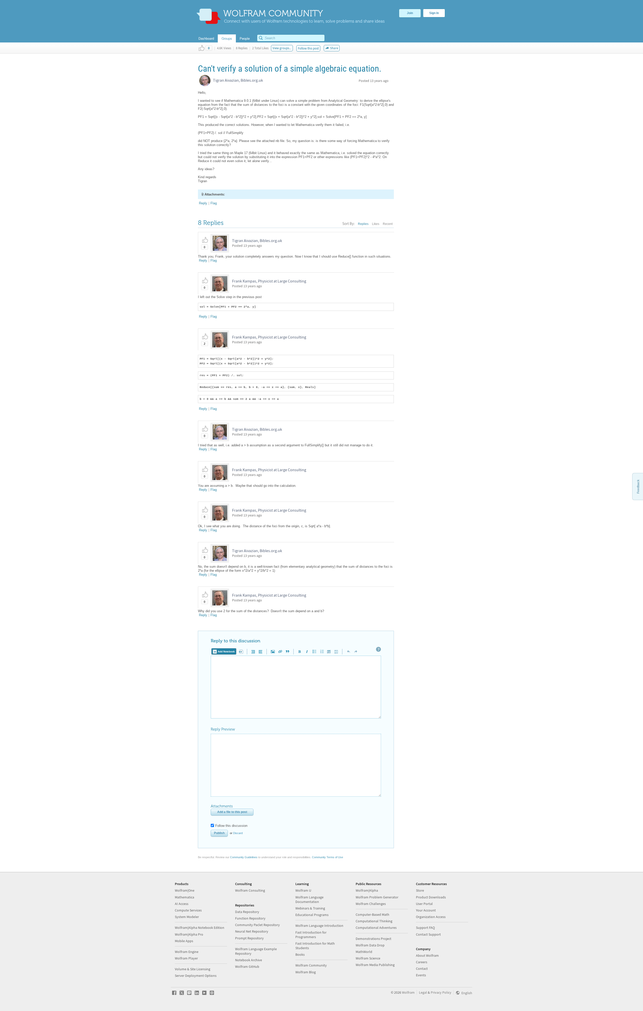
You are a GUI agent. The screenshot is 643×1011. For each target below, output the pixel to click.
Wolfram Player (186, 958)
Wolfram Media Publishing (375, 964)
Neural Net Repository (251, 931)
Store (420, 890)
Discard (238, 833)
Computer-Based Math (372, 914)
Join (410, 13)
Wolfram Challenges (371, 903)
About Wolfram (427, 955)
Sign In (434, 13)
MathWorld (364, 951)
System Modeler (187, 916)
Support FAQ (425, 927)
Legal (423, 992)
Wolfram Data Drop (370, 945)
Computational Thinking (374, 921)
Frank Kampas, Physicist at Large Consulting (269, 280)
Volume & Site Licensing (192, 969)
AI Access (181, 903)
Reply (203, 203)
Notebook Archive (248, 960)
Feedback (638, 486)
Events (421, 975)
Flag (213, 203)
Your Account (426, 910)
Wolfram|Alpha (367, 890)
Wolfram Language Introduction (319, 925)
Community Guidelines (243, 857)
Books (300, 954)
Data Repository (247, 911)
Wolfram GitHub (247, 966)
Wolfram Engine (186, 951)
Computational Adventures (376, 927)
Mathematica (184, 897)
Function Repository (250, 918)
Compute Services (188, 910)
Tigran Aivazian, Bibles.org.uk (238, 80)
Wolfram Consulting (250, 890)
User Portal (424, 903)
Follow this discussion (231, 826)
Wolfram (408, 992)
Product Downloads (431, 897)
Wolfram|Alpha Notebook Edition (199, 927)
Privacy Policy (441, 992)
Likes (375, 224)
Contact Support (428, 934)
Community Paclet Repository (257, 925)
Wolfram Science (368, 958)
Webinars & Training (310, 908)
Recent (388, 224)
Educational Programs (312, 914)
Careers (421, 962)
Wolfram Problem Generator (377, 897)
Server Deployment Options (196, 975)
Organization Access (431, 916)
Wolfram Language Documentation (309, 899)
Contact (422, 968)
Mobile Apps (184, 941)
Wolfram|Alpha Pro (189, 934)
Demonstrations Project (373, 938)
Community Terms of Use (327, 857)
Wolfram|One (184, 890)
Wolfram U (303, 890)
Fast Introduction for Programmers (311, 934)
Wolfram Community (311, 965)
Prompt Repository (249, 938)
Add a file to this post (232, 812)
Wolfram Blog (305, 972)
